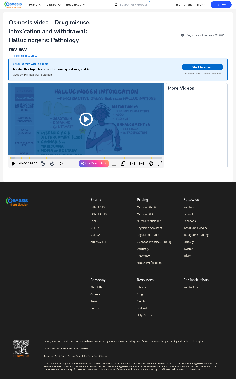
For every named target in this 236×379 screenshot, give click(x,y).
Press (94, 301)
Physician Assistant (149, 228)
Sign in (201, 5)
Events (141, 301)
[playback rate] (151, 163)
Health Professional (149, 262)
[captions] (132, 163)
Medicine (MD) (146, 207)
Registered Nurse (148, 235)
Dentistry (143, 249)
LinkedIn (189, 214)
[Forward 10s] (52, 163)
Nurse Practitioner (149, 221)
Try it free (221, 4)
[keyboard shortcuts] (141, 163)
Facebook (189, 221)
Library (51, 5)
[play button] (14, 163)
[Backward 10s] (43, 163)
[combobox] (131, 4)
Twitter (188, 249)
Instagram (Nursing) (196, 235)
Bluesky (188, 242)
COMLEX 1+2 (98, 214)
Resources (73, 5)
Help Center (144, 315)
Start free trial (202, 67)
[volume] (61, 163)
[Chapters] (114, 163)
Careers (95, 294)
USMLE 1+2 (97, 207)
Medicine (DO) (146, 214)
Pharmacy (143, 255)
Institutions (184, 5)
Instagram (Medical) (196, 228)
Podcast (142, 308)
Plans (33, 5)
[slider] (76, 163)
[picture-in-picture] (123, 163)
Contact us (97, 308)
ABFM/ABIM (98, 242)
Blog (140, 294)
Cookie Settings (80, 348)
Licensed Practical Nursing (154, 242)
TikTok (187, 255)
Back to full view (25, 56)
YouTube (189, 207)
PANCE (94, 221)
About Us (96, 287)
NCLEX (94, 228)
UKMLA (95, 235)
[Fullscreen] (160, 163)
